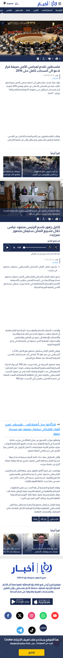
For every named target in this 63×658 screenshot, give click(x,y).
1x (14, 247)
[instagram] (31, 615)
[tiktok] (32, 630)
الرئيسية (59, 10)
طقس (9, 10)
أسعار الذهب (46, 10)
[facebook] (8, 615)
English (10, 3)
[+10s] (56, 247)
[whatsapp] (43, 615)
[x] (19, 615)
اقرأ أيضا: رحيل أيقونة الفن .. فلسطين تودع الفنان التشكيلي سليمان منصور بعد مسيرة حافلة (32, 429)
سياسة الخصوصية (17, 643)
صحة (28, 10)
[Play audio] (7, 247)
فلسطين (19, 10)
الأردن (35, 10)
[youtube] (55, 615)
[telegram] (20, 630)
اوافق (31, 652)
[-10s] (49, 247)
